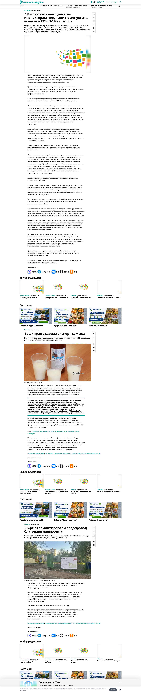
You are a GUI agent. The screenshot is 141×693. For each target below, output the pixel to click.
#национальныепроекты (35, 453)
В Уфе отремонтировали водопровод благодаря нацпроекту (77, 6)
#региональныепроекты (63, 453)
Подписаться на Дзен (100, 2)
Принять (113, 689)
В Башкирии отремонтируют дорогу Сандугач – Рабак (102, 6)
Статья (22, 6)
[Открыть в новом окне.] (31, 272)
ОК (109, 1)
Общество (27, 10)
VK (106, 1)
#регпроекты (76, 453)
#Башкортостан (90, 453)
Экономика (27, 330)
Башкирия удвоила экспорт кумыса (51, 5)
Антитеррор (114, 1)
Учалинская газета (31, 1)
